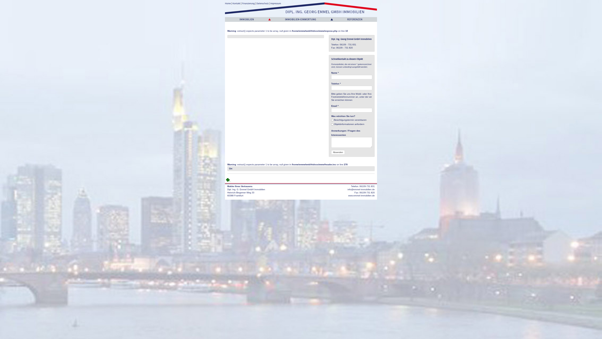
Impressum (275, 3)
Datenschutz (262, 3)
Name (335, 73)
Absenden (338, 152)
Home (228, 3)
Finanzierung (248, 3)
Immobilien (247, 19)
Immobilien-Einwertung (300, 19)
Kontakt (236, 3)
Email (334, 106)
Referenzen (354, 19)
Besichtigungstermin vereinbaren (350, 120)
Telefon (336, 83)
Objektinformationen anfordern (348, 124)
